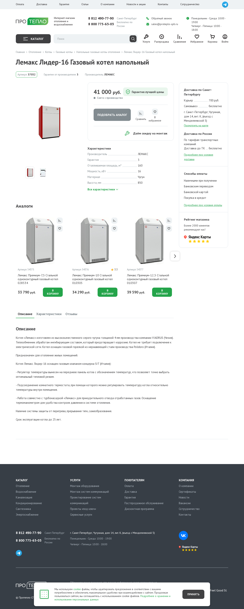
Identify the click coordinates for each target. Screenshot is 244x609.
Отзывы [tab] (71, 314)
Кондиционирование (29, 503)
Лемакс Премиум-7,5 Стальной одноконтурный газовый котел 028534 (38, 279)
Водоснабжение (26, 491)
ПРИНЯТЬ (193, 594)
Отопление (23, 486)
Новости (184, 497)
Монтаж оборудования (84, 486)
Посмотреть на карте (196, 125)
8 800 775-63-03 (101, 24)
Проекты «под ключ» (83, 509)
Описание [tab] (25, 314)
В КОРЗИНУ (53, 292)
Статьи (84, 4)
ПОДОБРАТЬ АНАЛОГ (112, 115)
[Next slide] (175, 256)
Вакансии (185, 503)
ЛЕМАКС (109, 74)
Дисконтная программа (139, 509)
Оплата (20, 4)
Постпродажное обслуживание (144, 503)
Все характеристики (101, 189)
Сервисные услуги (81, 514)
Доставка (41, 4)
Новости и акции (136, 4)
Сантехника (23, 509)
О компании (107, 4)
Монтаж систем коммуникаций (89, 491)
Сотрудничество (189, 4)
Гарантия (64, 4)
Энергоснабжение (27, 514)
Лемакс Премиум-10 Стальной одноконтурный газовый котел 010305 (92, 279)
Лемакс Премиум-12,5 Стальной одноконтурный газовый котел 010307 (148, 279)
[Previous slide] (14, 256)
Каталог (37, 39)
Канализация (24, 497)
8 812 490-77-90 (101, 18)
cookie (77, 589)
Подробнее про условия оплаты (203, 205)
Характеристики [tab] (49, 314)
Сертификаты (187, 491)
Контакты (163, 4)
